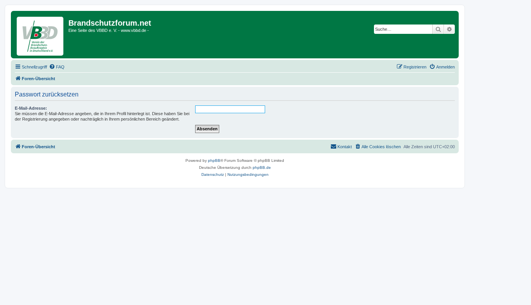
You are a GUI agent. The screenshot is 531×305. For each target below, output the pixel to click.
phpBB (214, 160)
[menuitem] (57, 67)
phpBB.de (262, 167)
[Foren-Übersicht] (40, 34)
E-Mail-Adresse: (31, 108)
